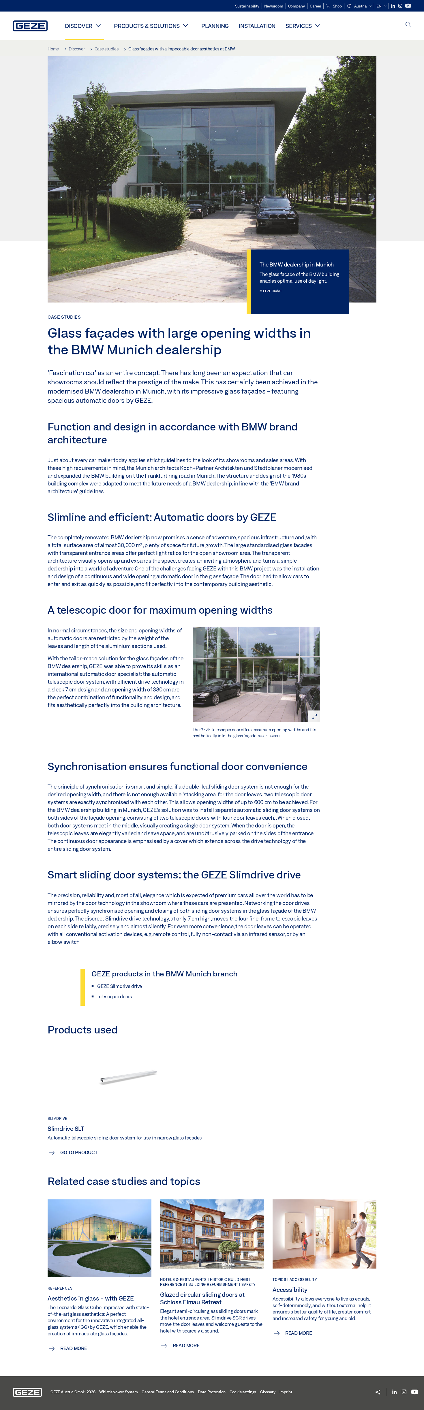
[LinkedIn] (393, 5)
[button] (359, 6)
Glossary (267, 1392)
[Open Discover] (98, 25)
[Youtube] (408, 5)
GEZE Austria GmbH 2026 (72, 1392)
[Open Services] (317, 25)
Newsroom (273, 6)
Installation (257, 25)
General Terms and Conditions (168, 1392)
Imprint (285, 1392)
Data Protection (212, 1392)
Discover (78, 25)
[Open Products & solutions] (185, 25)
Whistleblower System (118, 1392)
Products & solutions (147, 25)
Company (296, 6)
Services (299, 25)
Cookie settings (243, 1392)
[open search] (408, 25)
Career (315, 6)
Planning (215, 25)
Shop (337, 6)
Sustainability (247, 6)
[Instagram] (400, 5)
